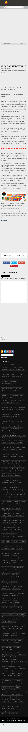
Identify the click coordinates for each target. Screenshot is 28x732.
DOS (12, 459)
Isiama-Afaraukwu (6, 536)
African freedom (5, 376)
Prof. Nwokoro (5, 640)
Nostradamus (15, 609)
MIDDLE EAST (13, 560)
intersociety (5, 529)
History (18, 508)
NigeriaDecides (5, 586)
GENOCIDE (12, 499)
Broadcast (4, 430)
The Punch (4, 689)
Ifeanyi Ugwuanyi (19, 515)
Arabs (21, 395)
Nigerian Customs (6, 590)
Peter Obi (15, 628)
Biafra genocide (17, 414)
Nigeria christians (6, 576)
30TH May (13, 364)
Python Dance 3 (5, 645)
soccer (9, 671)
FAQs (16, 720)
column (12, 442)
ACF (18, 371)
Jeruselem (20, 539)
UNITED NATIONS (16, 699)
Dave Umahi (21, 451)
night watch (4, 602)
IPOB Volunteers (16, 532)
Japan (13, 539)
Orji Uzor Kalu (15, 626)
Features (18, 484)
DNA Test (21, 456)
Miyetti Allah (5, 562)
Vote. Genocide (13, 703)
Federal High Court (13, 487)
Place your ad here (5, 337)
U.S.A (12, 694)
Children (4, 435)
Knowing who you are (7, 550)
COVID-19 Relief (21, 444)
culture (24, 447)
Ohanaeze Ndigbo (6, 616)
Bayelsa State (22, 407)
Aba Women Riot (5, 367)
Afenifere (14, 374)
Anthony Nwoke (5, 393)
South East (19, 673)
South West (4, 678)
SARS (12, 661)
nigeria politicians (6, 583)
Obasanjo (13, 612)
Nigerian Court (16, 588)
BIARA (12, 421)
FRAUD (19, 489)
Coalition (9, 440)
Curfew (3, 449)
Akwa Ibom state (6, 383)
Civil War (11, 437)
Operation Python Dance (7, 623)
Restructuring (17, 652)
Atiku (3, 402)
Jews (3, 541)
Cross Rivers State (16, 447)
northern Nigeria (5, 609)
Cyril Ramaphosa (11, 449)
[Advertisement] (14, 26)
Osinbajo (4, 628)
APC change (19, 393)
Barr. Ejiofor (13, 407)
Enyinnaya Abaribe (12, 473)
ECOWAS (18, 463)
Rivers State (12, 654)
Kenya (12, 548)
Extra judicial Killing (6, 477)
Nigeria (16, 572)
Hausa (12, 506)
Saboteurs (4, 659)
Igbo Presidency (19, 517)
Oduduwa (10, 614)
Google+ (22, 262)
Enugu (3, 473)
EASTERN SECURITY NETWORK (18, 461)
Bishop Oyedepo (6, 423)
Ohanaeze (23, 614)
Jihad (8, 541)
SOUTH (3, 673)
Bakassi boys (5, 407)
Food (14, 489)
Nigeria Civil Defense (17, 576)
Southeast (12, 678)
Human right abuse (6, 513)
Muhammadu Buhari (17, 565)
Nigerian (14, 586)
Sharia (3, 666)
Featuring (4, 487)
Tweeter (15, 262)
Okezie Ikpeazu (11, 619)
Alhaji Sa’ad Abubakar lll (7, 388)
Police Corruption (20, 630)
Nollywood (4, 607)
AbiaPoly (12, 369)
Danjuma (20, 449)
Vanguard (15, 701)
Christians (4, 437)
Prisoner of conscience (17, 638)
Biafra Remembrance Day (7, 419)
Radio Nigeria (17, 647)
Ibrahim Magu (16, 513)
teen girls (4, 687)
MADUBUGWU (14, 555)
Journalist (11, 543)
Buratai (16, 430)
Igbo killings (10, 517)
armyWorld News (11, 397)
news (13, 567)
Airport (20, 379)
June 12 (22, 543)
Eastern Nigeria (5, 461)
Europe (3, 475)
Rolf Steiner (4, 656)
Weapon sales (9, 706)
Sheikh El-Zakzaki (12, 666)
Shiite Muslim (5, 668)
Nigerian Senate (5, 600)
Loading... (3, 339)
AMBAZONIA (18, 388)
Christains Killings (13, 435)
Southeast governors (6, 680)
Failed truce (15, 480)
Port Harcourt (5, 635)
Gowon (12, 503)
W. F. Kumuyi (22, 703)
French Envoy (5, 494)
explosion (10, 475)
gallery (21, 496)
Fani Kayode (5, 482)
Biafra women (5, 421)
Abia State (4, 369)
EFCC (17, 466)
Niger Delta (14, 569)
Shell (19, 666)
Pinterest (14, 266)
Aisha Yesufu (13, 381)
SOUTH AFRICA (11, 673)
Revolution (4, 654)
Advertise (11, 720)
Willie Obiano (18, 706)
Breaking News (14, 426)
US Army (4, 701)
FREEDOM (4, 492)
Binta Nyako (19, 421)
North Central (19, 607)
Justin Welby (5, 546)
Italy (8, 539)
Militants (21, 560)
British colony (5, 428)
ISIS (14, 536)
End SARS (14, 470)
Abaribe (14, 367)
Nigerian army (21, 586)
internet (19, 527)
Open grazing (11, 621)
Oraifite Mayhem (5, 626)
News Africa (20, 567)
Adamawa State (5, 374)
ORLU (22, 626)
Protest (4, 642)
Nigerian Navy (5, 595)
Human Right (16, 510)
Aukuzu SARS (5, 404)
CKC (21, 437)
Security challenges (17, 663)
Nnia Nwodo (18, 605)
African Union (5, 379)
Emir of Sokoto (5, 470)
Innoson (4, 524)
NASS (3, 567)
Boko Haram (15, 423)
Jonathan (4, 543)
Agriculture (13, 379)
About (7, 720)
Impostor (22, 520)
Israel (3, 539)
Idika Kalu (10, 515)
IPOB (11, 529)
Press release (14, 635)
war (3, 706)
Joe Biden (22, 541)
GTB (17, 503)
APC (13, 393)
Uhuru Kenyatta (5, 696)
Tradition (18, 692)
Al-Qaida (15, 383)
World (3, 708)
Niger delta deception (7, 572)
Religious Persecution (7, 652)
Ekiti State (4, 468)
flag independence (6, 489)
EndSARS (20, 470)
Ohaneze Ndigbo (17, 616)
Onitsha (4, 621)
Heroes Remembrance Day (8, 508)
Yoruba (23, 711)
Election (12, 468)
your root (4, 713)
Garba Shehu (5, 499)
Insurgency (18, 524)
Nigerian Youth (15, 600)
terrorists (18, 687)
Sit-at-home (22, 668)
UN (18, 696)
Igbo (3, 517)
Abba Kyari (21, 367)
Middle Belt (4, 560)
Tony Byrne (10, 692)
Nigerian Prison (16, 598)
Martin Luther (5, 557)
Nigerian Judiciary (21, 593)
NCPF (8, 567)
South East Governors (7, 675)
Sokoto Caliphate (18, 671)
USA (9, 701)
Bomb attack (5, 426)
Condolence (19, 442)
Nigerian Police (14, 595)
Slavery (3, 671)
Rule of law (17, 656)
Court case (13, 444)
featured (11, 484)
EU (23, 473)
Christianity (22, 435)
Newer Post (7, 255)
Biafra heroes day (6, 416)
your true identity (13, 713)
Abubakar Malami (20, 369)
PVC (9, 642)
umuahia (13, 696)
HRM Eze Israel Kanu (6, 510)
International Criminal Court (8, 527)
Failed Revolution (6, 480)
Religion (12, 649)
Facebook (7, 262)
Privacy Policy (21, 720)
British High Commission (16, 428)
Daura (15, 451)
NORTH (11, 607)
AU (17, 402)
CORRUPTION (5, 444)
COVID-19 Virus (5, 447)
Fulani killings (5, 496)
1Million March (5, 364)
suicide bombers (6, 685)
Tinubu (3, 692)
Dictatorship (13, 456)
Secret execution (6, 663)
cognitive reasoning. (18, 440)
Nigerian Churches (6, 588)
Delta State (4, 456)
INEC (21, 522)
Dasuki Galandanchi (6, 451)
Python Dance (16, 642)
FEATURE (4, 484)
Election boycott (20, 468)
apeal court (4, 395)
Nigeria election (5, 579)
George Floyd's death (7, 501)
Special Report (5, 682)
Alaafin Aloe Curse (6, 386)
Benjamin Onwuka (20, 409)
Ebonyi (3, 463)
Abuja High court (11, 371)
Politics (13, 633)
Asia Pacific (13, 400)
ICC (23, 513)
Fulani (12, 494)
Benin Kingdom (10, 409)
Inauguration (5, 522)
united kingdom (5, 699)
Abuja (3, 371)
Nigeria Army (15, 574)
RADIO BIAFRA (15, 645)
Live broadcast (5, 555)
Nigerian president (6, 598)
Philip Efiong (5, 630)
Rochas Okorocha (21, 654)
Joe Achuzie (14, 541)
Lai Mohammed (5, 553)
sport (19, 682)
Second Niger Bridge (20, 661)
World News (16, 711)
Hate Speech (5, 506)
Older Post (20, 255)
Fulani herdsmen (19, 494)
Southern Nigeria (18, 680)
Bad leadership (20, 404)
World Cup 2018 (10, 708)
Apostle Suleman (14, 395)
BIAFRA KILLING (16, 416)
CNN (3, 440)
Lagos (15, 550)
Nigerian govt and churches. (8, 593)
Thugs (21, 689)
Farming (12, 482)
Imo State (14, 520)
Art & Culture (21, 397)
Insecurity (11, 524)
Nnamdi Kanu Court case (7, 605)
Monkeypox (13, 562)
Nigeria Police (14, 581)
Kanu (11, 546)
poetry (12, 630)
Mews (21, 557)
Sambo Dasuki (5, 661)
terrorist (11, 687)
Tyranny (3, 694)
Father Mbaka (20, 482)
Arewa (3, 397)
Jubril (17, 543)
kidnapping (19, 548)
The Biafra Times (17, 718)
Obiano (19, 612)
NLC (11, 602)
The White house (13, 689)
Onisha (19, 619)
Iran (11, 534)
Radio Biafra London (6, 647)
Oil (24, 616)
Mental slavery (14, 557)
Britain (21, 426)
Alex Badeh (15, 386)
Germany (16, 501)
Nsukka (22, 609)
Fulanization (14, 496)
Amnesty (10, 390)
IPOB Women (5, 534)
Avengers (13, 404)
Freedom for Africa (13, 492)
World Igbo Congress (6, 711)
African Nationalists (16, 376)
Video (21, 701)
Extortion (17, 475)
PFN (21, 628)
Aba (19, 364)
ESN (19, 473)
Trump (24, 692)
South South (17, 675)
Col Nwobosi (5, 442)
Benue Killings (5, 412)
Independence (14, 522)
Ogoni (16, 614)
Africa (20, 374)
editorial (4, 466)
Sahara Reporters (13, 659)
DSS (17, 459)
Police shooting (5, 633)
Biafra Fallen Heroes (6, 414)
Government (5, 503)
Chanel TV (17, 433)
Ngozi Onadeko (5, 569)
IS (15, 534)
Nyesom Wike (5, 612)
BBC (3, 409)
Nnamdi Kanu (18, 602)
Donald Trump (5, 459)
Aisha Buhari (5, 381)
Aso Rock (20, 400)
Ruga (11, 656)
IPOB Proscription (6, 532)
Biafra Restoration (20, 419)
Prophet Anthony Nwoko (16, 640)
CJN (16, 437)
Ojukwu (3, 619)
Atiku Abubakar (10, 402)
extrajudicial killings (18, 477)
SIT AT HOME (14, 668)
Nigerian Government (17, 590)
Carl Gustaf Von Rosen (7, 433)
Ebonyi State (11, 463)
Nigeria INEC (5, 581)
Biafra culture (20, 412)
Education (11, 466)
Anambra (17, 390)
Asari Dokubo (5, 400)
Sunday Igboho (15, 685)
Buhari (10, 430)
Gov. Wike (23, 501)
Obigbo (4, 614)
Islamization (20, 536)
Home (3, 720)
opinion (17, 623)
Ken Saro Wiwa (18, 546)
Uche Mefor (19, 694)
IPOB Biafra (17, 529)
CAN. (22, 430)
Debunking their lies (16, 454)
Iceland (4, 515)
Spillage (13, 682)
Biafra (12, 412)
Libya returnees (15, 553)
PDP (10, 628)
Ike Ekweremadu (6, 520)
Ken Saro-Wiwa (5, 548)
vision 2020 (4, 703)
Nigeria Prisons (16, 583)
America (4, 390)
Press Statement (6, 638)
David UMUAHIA (5, 454)
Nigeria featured (16, 579)
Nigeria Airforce (5, 574)
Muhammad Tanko (6, 565)
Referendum (5, 649)
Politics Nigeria (21, 633)
